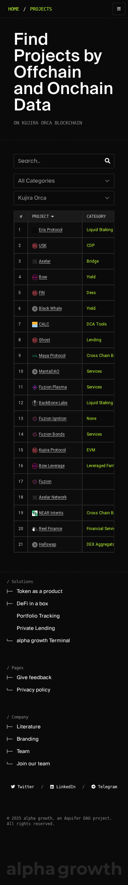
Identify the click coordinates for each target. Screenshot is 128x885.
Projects (41, 9)
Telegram (106, 786)
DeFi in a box (32, 603)
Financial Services (103, 528)
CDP (91, 245)
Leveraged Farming (104, 465)
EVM (91, 450)
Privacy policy (33, 689)
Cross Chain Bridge (105, 355)
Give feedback (34, 677)
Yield (91, 277)
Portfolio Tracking (38, 615)
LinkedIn (64, 786)
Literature (29, 726)
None (91, 418)
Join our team (33, 763)
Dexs (91, 292)
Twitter (24, 786)
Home (13, 9)
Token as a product (39, 591)
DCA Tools (97, 324)
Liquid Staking (100, 229)
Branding (28, 739)
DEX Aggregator (101, 544)
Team (23, 751)
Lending (94, 340)
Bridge (93, 261)
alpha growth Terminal (43, 640)
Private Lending (36, 628)
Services (94, 371)
